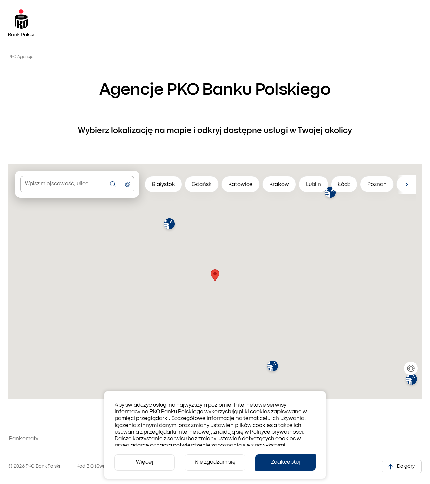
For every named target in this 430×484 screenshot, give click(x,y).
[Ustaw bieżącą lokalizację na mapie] (127, 184)
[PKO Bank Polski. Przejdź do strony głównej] (21, 22)
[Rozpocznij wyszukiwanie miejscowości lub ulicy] (113, 184)
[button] (169, 224)
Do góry (406, 466)
